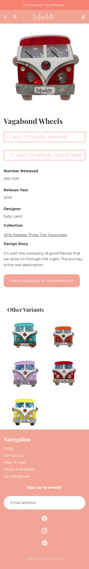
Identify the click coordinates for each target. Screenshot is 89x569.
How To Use (14, 462)
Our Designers (17, 476)
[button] (45, 154)
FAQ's (9, 448)
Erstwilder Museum (49, 558)
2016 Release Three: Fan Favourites (35, 235)
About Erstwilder (19, 469)
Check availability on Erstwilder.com (41, 281)
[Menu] (5, 17)
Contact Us (14, 455)
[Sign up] (78, 503)
